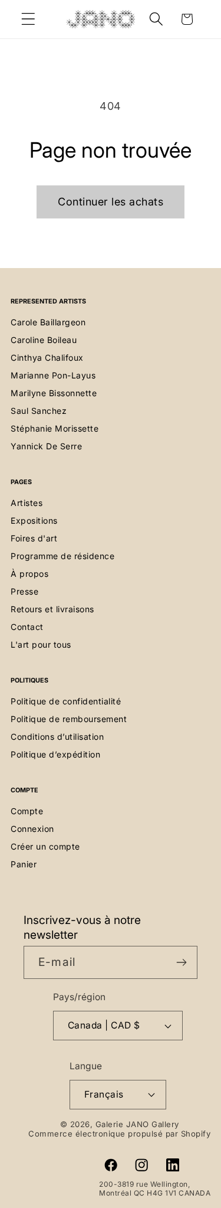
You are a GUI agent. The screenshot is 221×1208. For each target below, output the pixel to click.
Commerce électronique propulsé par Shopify (119, 1133)
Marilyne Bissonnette (54, 393)
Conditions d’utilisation (57, 737)
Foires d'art (34, 538)
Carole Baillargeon (48, 322)
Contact (27, 627)
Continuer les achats (110, 201)
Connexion (32, 829)
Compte (27, 811)
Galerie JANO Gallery (137, 1124)
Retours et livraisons (52, 609)
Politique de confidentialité (66, 701)
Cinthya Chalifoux (47, 357)
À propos (29, 574)
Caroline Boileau (44, 340)
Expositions (34, 520)
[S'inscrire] (181, 962)
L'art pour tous (41, 644)
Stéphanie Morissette (54, 428)
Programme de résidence (62, 556)
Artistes (26, 503)
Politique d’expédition (55, 754)
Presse (24, 591)
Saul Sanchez (39, 411)
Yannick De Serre (46, 446)
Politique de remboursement (69, 719)
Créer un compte (45, 846)
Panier (24, 864)
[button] (28, 19)
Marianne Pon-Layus (53, 375)
